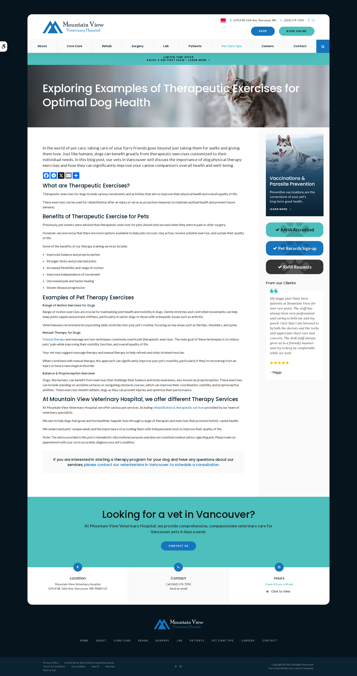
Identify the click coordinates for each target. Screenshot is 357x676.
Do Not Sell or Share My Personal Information (89, 662)
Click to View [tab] (280, 591)
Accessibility (78, 666)
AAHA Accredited (297, 229)
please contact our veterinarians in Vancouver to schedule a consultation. (152, 464)
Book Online (297, 31)
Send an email (178, 588)
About (42, 46)
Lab (166, 46)
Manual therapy (54, 339)
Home (84, 640)
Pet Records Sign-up (297, 248)
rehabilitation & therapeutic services (179, 407)
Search (95, 666)
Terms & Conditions (54, 666)
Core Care (74, 46)
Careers (268, 46)
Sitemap (109, 666)
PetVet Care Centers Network (296, 668)
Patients (195, 46)
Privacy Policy (50, 662)
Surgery (137, 46)
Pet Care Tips (231, 46)
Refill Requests (297, 266)
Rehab (107, 46)
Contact (300, 46)
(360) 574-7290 (294, 20)
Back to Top (49, 670)
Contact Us (178, 546)
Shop (263, 31)
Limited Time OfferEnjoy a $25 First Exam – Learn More (177, 58)
